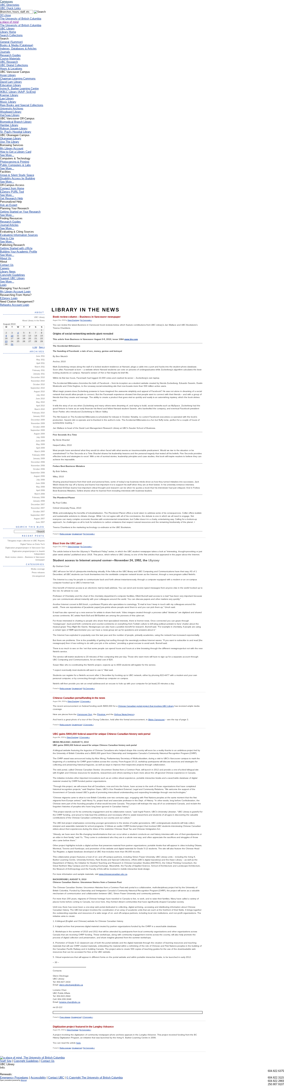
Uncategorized (77, 534)
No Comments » (86, 320)
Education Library (10, 85)
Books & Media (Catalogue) (16, 45)
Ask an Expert (8, 205)
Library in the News (86, 309)
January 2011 (39, 374)
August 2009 (39, 434)
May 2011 (40, 360)
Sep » (42, 347)
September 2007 (38, 515)
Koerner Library (9, 95)
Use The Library (9, 141)
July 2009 (40, 437)
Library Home (8, 31)
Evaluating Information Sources (19, 235)
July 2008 (40, 480)
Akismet (24, 1080)
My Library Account (11, 148)
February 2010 (38, 413)
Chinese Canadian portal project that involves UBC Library (146, 706)
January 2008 (39, 501)
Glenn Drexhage (73, 320)
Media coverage (65, 534)
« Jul (34, 347)
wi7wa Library (10, 115)
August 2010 (39, 392)
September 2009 (38, 430)
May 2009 (40, 444)
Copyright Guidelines (12, 274)
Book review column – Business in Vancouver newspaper (87, 316)
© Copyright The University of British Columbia (94, 1077)
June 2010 (40, 399)
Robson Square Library (13, 128)
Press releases (65, 1017)
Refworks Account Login (14, 304)
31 (12, 344)
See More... (7, 155)
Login (3, 284)
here (78, 1043)
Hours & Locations (11, 68)
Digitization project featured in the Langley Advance (83, 1026)
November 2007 (38, 508)
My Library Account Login (15, 291)
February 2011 (38, 370)
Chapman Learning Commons (18, 78)
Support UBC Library (12, 278)
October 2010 (39, 384)
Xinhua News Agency (124, 714)
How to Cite (7, 238)
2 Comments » (85, 701)
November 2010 (38, 381)
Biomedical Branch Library (16, 121)
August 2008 (39, 476)
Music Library (8, 101)
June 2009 (40, 441)
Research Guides (10, 55)
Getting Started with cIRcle (16, 248)
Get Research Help (11, 198)
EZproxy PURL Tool (12, 191)
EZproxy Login (8, 298)
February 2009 (38, 455)
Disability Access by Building (17, 178)
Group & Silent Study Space (17, 175)
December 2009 (38, 420)
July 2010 (40, 395)
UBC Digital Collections (14, 65)
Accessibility (38, 1077)
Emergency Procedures (14, 1077)
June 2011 (40, 356)
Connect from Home (12, 188)
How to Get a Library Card (15, 151)
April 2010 (40, 406)
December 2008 (38, 462)
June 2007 (40, 522)
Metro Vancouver (156, 719)
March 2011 (40, 367)
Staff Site (5, 1060)
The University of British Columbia (20, 18)
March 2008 (40, 494)
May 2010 (40, 402)
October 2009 (39, 427)
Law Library (7, 98)
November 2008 (38, 466)
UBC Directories (9, 4)
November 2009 (38, 423)
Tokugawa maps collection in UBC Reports (26, 541)
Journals (5, 51)
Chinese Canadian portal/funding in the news (79, 698)
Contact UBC (56, 1077)
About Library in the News (33, 321)
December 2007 (38, 504)
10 (12, 336)
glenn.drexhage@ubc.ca (71, 985)
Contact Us (7, 265)
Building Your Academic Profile (18, 251)
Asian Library (8, 75)
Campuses (6, 1)
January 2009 (39, 458)
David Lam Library (11, 81)
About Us (5, 258)
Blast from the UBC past (67, 543)
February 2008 (38, 497)
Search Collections (11, 35)
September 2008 (38, 473)
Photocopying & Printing (14, 161)
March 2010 (40, 409)
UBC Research (9, 61)
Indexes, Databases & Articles (18, 48)
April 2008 (40, 490)
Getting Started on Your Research (20, 211)
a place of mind (9, 22)
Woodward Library (10, 111)
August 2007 (39, 519)
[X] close (5, 15)
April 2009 (40, 448)
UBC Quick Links (10, 8)
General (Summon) (11, 41)
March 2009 (40, 451)
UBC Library (39, 317)
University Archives (11, 108)
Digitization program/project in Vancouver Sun (25, 548)
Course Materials (10, 58)
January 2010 (39, 416)
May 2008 (40, 487)
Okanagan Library (10, 138)
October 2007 (39, 512)
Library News (8, 271)
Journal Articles (9, 225)
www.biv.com (131, 339)
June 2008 (40, 483)
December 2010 (38, 377)
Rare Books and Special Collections (21, 105)
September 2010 (38, 388)
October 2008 (39, 469)
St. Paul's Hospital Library (15, 131)
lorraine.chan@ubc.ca (69, 1002)
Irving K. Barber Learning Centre (19, 88)
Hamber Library (9, 125)
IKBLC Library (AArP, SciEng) (18, 91)
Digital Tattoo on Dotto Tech (32, 544)
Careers (4, 268)
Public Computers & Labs (15, 165)
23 (6, 341)
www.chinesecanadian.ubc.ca (113, 874)
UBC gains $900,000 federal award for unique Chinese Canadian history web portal (101, 734)
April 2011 (40, 363)
